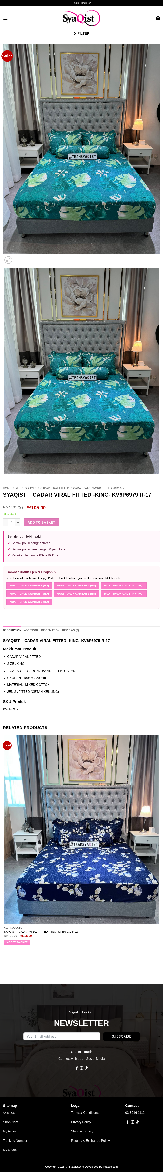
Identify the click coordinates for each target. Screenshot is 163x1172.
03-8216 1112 (135, 1112)
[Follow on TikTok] (86, 1068)
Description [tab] (12, 630)
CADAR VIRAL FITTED (54, 488)
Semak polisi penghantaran (31, 543)
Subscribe (121, 1036)
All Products (25, 488)
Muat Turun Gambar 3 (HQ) (123, 585)
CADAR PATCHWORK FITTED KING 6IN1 (99, 488)
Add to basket (41, 522)
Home (7, 488)
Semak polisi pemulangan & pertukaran (39, 549)
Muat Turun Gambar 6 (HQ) (123, 593)
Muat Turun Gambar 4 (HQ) (29, 593)
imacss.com (110, 1166)
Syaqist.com (77, 1166)
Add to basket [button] (17, 942)
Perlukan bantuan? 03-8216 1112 (35, 555)
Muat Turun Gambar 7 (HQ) (29, 601)
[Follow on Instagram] (81, 1068)
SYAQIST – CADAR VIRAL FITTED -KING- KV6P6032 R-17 (41, 931)
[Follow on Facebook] (76, 1068)
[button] (82, 3)
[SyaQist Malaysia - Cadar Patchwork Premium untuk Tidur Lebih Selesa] (81, 18)
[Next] (18, 258)
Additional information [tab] (42, 630)
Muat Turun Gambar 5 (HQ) (76, 593)
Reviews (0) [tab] (70, 630)
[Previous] (5, 478)
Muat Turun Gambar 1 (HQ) (29, 585)
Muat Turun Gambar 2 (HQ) (76, 585)
